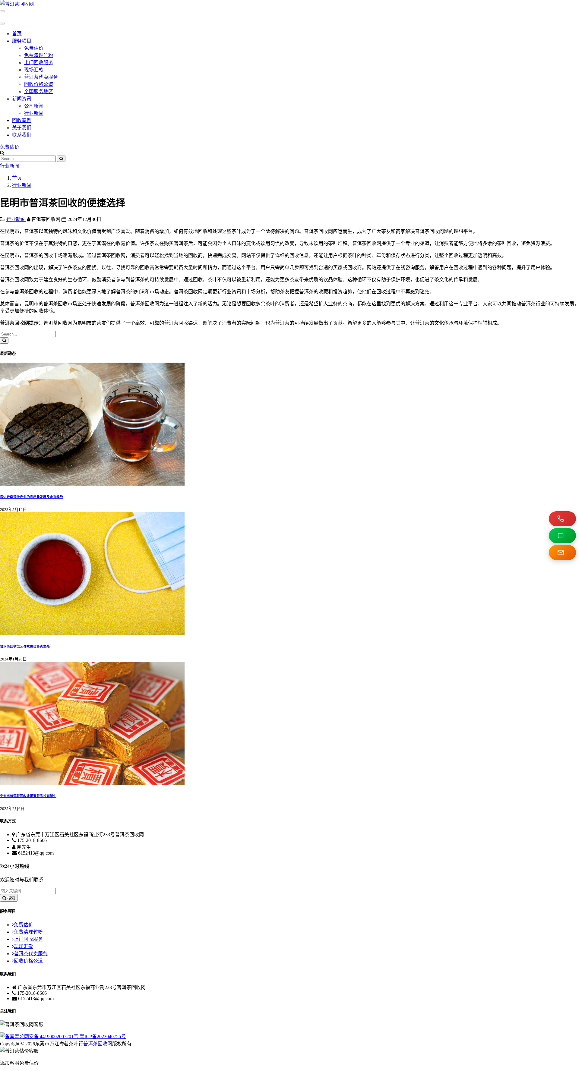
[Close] (2, 23)
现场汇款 (33, 69)
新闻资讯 (21, 98)
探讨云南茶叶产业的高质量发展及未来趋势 (31, 497)
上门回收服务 (38, 62)
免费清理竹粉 (38, 55)
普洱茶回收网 (97, 1043)
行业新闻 (33, 113)
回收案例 (21, 120)
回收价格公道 (38, 84)
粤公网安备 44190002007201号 (47, 1036)
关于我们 (21, 127)
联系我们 (21, 134)
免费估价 (33, 48)
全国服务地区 (38, 91)
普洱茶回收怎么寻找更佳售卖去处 (25, 646)
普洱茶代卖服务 (41, 77)
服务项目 (21, 40)
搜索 (10, 898)
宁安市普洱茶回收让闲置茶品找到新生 (28, 796)
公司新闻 (33, 106)
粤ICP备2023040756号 (103, 1036)
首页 (17, 33)
